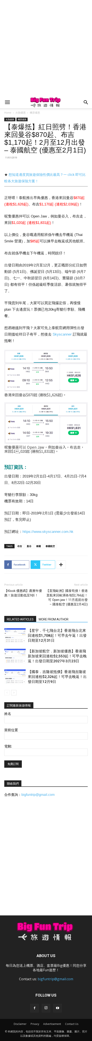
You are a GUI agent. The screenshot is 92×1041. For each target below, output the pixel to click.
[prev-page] (7, 692)
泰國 (38, 546)
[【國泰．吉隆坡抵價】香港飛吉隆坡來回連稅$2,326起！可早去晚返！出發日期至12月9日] (15, 676)
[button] (7, 102)
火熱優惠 (20, 112)
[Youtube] (57, 1008)
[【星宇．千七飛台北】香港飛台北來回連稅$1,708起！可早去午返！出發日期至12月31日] (15, 635)
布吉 (19, 546)
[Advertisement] (46, 48)
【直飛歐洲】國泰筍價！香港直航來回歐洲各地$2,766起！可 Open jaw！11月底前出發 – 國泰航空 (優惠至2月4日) (67, 597)
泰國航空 (50, 546)
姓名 (7, 714)
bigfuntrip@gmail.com (38, 794)
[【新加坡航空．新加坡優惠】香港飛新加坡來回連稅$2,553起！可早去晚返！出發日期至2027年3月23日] (15, 656)
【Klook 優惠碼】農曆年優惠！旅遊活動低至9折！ (23, 593)
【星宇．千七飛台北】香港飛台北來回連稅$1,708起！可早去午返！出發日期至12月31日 (57, 635)
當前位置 (11, 730)
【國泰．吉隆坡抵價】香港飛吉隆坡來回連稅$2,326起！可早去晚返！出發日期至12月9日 (57, 677)
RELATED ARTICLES (20, 619)
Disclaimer (20, 1024)
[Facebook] (34, 1008)
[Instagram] (46, 1008)
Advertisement (52, 1024)
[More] (61, 564)
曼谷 (29, 546)
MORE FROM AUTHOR (53, 619)
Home (7, 112)
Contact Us (71, 1024)
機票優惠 (35, 112)
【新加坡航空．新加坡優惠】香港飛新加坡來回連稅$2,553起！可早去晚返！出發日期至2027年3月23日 (57, 656)
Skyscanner (62, 334)
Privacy (35, 1024)
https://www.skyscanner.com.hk (47, 532)
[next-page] (13, 692)
